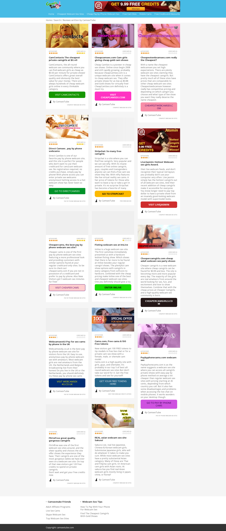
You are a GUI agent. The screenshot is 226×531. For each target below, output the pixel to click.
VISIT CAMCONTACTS (67, 94)
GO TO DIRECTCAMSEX (67, 191)
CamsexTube (62, 101)
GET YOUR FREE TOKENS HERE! (113, 382)
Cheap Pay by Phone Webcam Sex (103, 14)
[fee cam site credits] (137, 6)
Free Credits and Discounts (167, 14)
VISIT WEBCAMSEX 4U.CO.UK (67, 383)
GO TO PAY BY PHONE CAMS (159, 404)
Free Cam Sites (129, 14)
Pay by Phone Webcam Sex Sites (74, 201)
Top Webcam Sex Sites (57, 518)
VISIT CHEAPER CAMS (67, 287)
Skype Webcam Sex (55, 514)
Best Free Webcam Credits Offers (119, 394)
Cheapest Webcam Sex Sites (76, 105)
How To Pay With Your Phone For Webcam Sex (95, 508)
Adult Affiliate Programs (58, 506)
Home (49, 20)
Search (57, 20)
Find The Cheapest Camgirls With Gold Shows (94, 514)
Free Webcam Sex (125, 201)
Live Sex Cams (53, 510)
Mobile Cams (145, 14)
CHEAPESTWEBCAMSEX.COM (159, 107)
